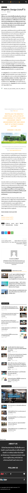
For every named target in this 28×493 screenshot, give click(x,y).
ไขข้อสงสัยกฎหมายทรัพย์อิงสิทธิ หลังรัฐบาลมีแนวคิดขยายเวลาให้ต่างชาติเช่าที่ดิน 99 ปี (18, 291)
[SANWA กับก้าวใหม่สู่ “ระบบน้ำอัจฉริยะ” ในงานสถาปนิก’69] (23, 329)
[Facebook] (2, 232)
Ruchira (9, 351)
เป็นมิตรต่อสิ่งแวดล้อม (9, 225)
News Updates (7, 5)
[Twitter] (5, 232)
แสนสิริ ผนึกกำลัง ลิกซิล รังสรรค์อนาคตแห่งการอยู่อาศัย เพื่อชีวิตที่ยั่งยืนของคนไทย (10, 307)
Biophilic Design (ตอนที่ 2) (7, 217)
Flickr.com (15, 111)
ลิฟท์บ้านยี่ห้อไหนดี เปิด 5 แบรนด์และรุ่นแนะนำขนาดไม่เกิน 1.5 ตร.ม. (17, 412)
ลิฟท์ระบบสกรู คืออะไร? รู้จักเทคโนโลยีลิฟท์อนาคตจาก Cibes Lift (16, 423)
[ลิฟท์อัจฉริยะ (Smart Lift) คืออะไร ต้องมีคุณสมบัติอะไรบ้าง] (14, 396)
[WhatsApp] (12, 232)
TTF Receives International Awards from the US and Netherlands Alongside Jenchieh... (10, 315)
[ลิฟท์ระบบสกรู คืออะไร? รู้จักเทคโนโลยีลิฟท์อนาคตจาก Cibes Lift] (4, 424)
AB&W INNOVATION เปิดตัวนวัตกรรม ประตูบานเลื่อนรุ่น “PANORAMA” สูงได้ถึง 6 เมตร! (20, 243)
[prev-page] (2, 297)
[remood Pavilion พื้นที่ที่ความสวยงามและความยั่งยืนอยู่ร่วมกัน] (23, 336)
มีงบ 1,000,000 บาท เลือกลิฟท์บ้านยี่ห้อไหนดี (17, 405)
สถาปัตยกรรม (7, 223)
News (3, 277)
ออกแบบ (12, 223)
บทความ (17, 223)
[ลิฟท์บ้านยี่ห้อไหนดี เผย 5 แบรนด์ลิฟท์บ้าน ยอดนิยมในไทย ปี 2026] (4, 430)
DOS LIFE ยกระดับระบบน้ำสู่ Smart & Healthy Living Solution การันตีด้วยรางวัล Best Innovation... (10, 322)
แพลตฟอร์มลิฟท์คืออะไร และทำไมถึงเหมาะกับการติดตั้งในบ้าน (17, 417)
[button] (2, 2)
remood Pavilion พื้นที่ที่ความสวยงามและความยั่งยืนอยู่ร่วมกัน (9, 335)
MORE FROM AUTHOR (17, 270)
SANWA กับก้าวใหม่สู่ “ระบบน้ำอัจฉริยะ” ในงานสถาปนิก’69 (9, 328)
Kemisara (9, 374)
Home (2, 5)
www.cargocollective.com (15, 150)
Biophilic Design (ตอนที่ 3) (7, 219)
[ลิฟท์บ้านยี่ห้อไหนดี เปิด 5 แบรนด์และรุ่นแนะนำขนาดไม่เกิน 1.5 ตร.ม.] (4, 413)
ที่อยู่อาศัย (21, 223)
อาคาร (3, 225)
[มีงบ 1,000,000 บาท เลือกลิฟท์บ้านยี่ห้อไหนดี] (4, 407)
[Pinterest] (9, 232)
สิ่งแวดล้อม (16, 225)
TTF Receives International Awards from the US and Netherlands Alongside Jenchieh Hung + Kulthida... (17, 356)
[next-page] (4, 297)
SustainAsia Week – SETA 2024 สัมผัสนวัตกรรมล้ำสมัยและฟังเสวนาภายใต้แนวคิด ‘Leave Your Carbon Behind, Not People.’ (17, 284)
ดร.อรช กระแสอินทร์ (14, 258)
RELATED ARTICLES (6, 270)
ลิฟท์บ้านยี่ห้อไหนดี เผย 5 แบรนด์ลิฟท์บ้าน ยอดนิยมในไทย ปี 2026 (17, 429)
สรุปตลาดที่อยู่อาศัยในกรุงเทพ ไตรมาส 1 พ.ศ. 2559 (7, 241)
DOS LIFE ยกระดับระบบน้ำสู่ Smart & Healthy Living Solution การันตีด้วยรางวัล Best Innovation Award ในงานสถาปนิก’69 (17, 365)
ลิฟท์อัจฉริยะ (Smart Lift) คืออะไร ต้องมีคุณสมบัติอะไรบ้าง (12, 399)
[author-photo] (14, 257)
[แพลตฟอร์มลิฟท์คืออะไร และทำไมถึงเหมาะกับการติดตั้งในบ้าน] (4, 418)
